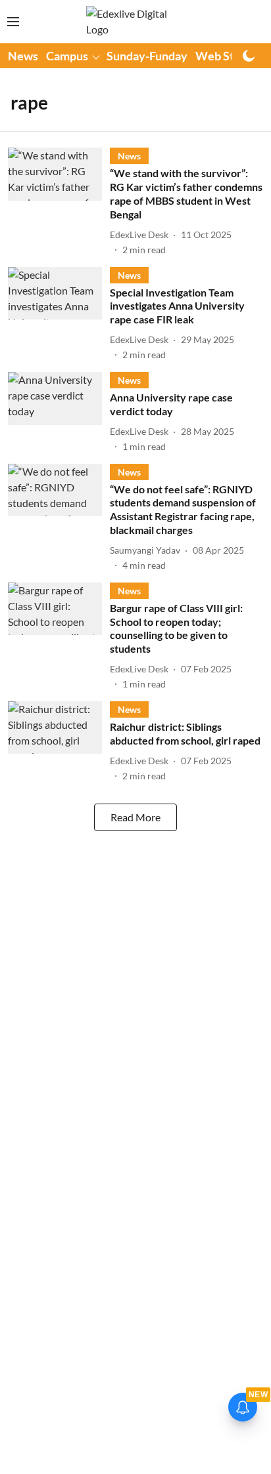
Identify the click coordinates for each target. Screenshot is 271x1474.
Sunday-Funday (147, 56)
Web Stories (227, 56)
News (23, 56)
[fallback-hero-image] (59, 202)
